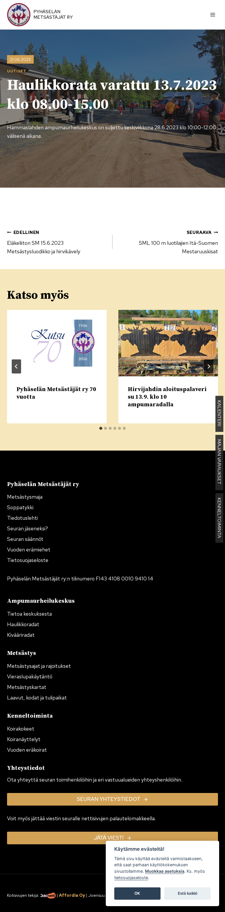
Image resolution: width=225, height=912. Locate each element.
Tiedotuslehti (22, 517)
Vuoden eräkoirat (27, 749)
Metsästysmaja (24, 496)
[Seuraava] (208, 366)
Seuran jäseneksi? (27, 528)
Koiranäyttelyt (23, 739)
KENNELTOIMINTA (219, 517)
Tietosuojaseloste (27, 560)
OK (137, 893)
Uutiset (16, 71)
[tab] (100, 428)
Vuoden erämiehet (28, 549)
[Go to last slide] (16, 366)
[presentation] (57, 343)
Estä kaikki (187, 893)
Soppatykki (20, 507)
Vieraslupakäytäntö (29, 676)
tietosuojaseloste (131, 877)
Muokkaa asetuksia (164, 871)
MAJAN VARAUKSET (219, 462)
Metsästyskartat (26, 687)
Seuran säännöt (25, 539)
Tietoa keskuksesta (29, 613)
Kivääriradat (21, 634)
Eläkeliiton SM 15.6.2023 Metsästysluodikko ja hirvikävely (43, 242)
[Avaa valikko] (212, 14)
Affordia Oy (72, 895)
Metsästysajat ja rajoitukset (39, 666)
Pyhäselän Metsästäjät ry (53, 15)
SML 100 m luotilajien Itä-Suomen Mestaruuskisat (178, 242)
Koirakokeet (20, 728)
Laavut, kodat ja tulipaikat (37, 697)
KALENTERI (219, 413)
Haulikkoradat (23, 624)
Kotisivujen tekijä (22, 895)
